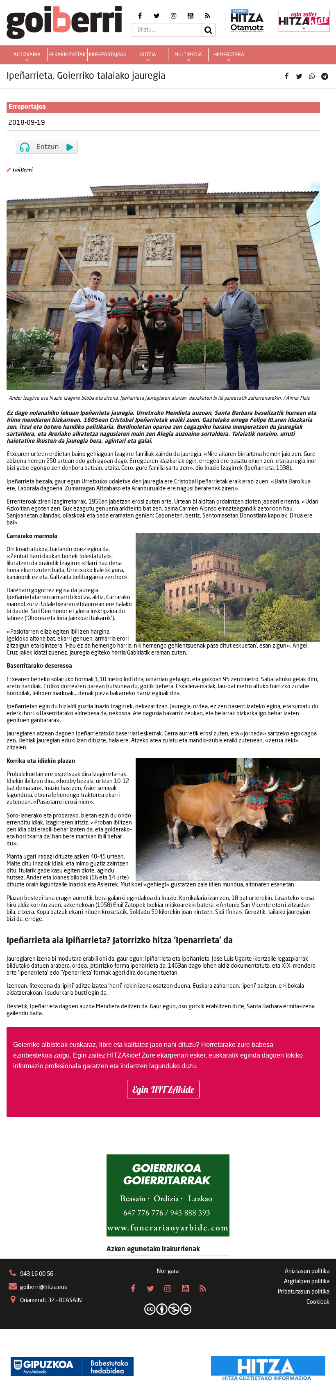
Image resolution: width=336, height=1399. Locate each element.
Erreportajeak (107, 55)
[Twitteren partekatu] (299, 76)
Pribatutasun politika (303, 1292)
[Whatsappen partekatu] (312, 76)
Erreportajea (27, 107)
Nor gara (168, 1271)
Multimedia (188, 55)
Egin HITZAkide (163, 1089)
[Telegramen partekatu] (324, 76)
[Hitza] (268, 1366)
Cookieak (317, 1302)
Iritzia (148, 55)
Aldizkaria (27, 55)
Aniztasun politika (307, 1271)
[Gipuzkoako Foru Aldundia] (72, 1366)
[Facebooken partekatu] (286, 76)
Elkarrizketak (67, 55)
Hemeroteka (228, 55)
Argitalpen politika (306, 1282)
